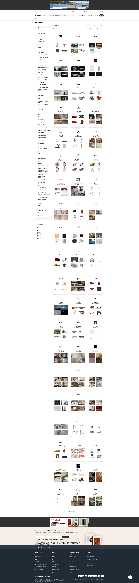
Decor (38, 121)
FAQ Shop (71, 572)
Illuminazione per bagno (43, 54)
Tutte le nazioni (40, 224)
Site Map (102, 579)
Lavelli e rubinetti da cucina (43, 65)
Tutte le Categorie (40, 30)
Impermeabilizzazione (42, 158)
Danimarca (39, 236)
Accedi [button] (101, 15)
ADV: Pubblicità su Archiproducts (92, 559)
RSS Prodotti (98, 579)
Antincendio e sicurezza (43, 180)
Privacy (72, 579)
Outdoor (38, 80)
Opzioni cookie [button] (76, 579)
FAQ (36, 559)
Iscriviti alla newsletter (39, 569)
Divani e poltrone (41, 33)
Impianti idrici (40, 174)
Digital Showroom (90, 565)
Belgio (38, 232)
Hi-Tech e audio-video (42, 207)
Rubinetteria (40, 50)
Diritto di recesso (72, 567)
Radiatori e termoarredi (42, 148)
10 (86, 511)
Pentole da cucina (41, 74)
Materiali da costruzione (43, 185)
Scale (39, 145)
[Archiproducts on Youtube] (49, 547)
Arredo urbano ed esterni (43, 197)
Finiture (38, 133)
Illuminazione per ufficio (43, 104)
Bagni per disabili (41, 59)
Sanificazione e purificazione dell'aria (44, 201)
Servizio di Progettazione (74, 556)
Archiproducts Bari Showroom (40, 566)
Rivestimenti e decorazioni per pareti (44, 139)
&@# (101, 28)
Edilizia (38, 150)
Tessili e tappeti (41, 124)
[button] (69, 11)
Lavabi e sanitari (41, 47)
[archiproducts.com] (40, 15)
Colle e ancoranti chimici (43, 166)
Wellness (39, 114)
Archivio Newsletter (55, 564)
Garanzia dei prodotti (73, 566)
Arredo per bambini (42, 41)
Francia (38, 230)
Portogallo (39, 233)
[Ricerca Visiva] (74, 15)
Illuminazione (39, 75)
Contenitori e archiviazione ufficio (43, 98)
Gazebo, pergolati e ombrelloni (44, 87)
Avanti (90, 511)
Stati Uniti (39, 238)
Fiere (53, 561)
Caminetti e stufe (41, 146)
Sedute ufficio (41, 93)
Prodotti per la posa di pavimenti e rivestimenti (43, 171)
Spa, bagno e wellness (42, 116)
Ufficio (38, 92)
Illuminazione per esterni (43, 79)
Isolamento (40, 156)
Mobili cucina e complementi (44, 64)
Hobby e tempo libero (42, 210)
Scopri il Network (38, 556)
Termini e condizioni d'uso (86, 579)
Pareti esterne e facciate (43, 155)
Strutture (39, 151)
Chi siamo (37, 554)
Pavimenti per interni (42, 135)
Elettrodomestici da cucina (43, 67)
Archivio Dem (54, 566)
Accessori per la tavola (42, 70)
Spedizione (71, 564)
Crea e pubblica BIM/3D (91, 556)
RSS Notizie (93, 579)
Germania (39, 229)
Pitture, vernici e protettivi (43, 165)
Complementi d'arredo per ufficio (43, 102)
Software (40, 203)
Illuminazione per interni (43, 77)
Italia (38, 226)
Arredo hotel (40, 109)
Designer (54, 558)
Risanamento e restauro (43, 184)
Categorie (54, 554)
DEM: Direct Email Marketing (91, 558)
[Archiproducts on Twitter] (44, 547)
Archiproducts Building (56, 571)
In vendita (57, 25)
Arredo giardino (41, 82)
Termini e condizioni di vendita (75, 569)
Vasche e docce (41, 49)
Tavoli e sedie (41, 35)
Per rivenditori (81, 11)
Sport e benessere (42, 212)
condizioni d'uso (48, 542)
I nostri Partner (38, 558)
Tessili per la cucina (42, 72)
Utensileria (40, 189)
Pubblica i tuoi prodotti (90, 554)
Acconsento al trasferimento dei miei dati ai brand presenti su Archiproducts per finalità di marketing (50, 540)
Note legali (71, 571)
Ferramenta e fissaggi (42, 192)
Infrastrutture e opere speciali (44, 194)
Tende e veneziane (42, 126)
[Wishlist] (95, 15)
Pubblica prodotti (74, 11)
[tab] (70, 11)
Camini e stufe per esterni (43, 85)
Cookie (80, 579)
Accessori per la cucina (42, 69)
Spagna (38, 227)
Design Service (94, 11)
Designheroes (54, 572)
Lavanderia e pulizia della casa (44, 57)
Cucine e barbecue (42, 84)
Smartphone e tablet (42, 208)
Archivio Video (54, 567)
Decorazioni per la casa (43, 122)
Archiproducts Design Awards (40, 567)
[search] (48, 15)
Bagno (38, 45)
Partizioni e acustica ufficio (43, 99)
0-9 (99, 28)
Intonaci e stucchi (41, 163)
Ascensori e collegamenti (43, 173)
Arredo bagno (41, 52)
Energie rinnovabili (42, 195)
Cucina (38, 62)
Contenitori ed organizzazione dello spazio (44, 128)
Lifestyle (39, 205)
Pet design (40, 215)
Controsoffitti (40, 160)
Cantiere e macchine (42, 187)
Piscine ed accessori (42, 117)
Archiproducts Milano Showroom (41, 564)
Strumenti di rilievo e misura (43, 190)
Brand (53, 556)
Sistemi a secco (41, 161)
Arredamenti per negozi (43, 112)
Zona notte (40, 39)
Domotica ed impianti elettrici (44, 179)
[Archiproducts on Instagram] (38, 547)
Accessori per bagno (42, 55)
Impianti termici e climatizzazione (41, 177)
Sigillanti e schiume (42, 168)
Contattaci (37, 561)
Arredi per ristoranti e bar (43, 111)
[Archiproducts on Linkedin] (52, 547)
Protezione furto (41, 182)
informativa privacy (55, 542)
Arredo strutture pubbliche (43, 107)
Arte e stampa (41, 132)
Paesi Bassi (39, 235)
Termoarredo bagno (42, 60)
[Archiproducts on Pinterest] (41, 547)
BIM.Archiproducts (55, 569)
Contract (39, 106)
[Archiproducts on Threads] (47, 547)
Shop (70, 559)
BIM (44, 11)
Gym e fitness (40, 119)
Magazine (54, 559)
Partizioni (40, 141)
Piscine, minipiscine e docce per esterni (44, 90)
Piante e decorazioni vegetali (44, 130)
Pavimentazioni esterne (43, 137)
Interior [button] (36, 11)
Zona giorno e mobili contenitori (42, 37)
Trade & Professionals (87, 11)
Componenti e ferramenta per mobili (44, 43)
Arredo (38, 31)
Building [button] (41, 11)
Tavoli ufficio (40, 95)
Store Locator (72, 561)
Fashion (39, 213)
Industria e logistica (42, 199)
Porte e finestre (41, 143)
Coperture (40, 153)
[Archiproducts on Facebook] (36, 547)
